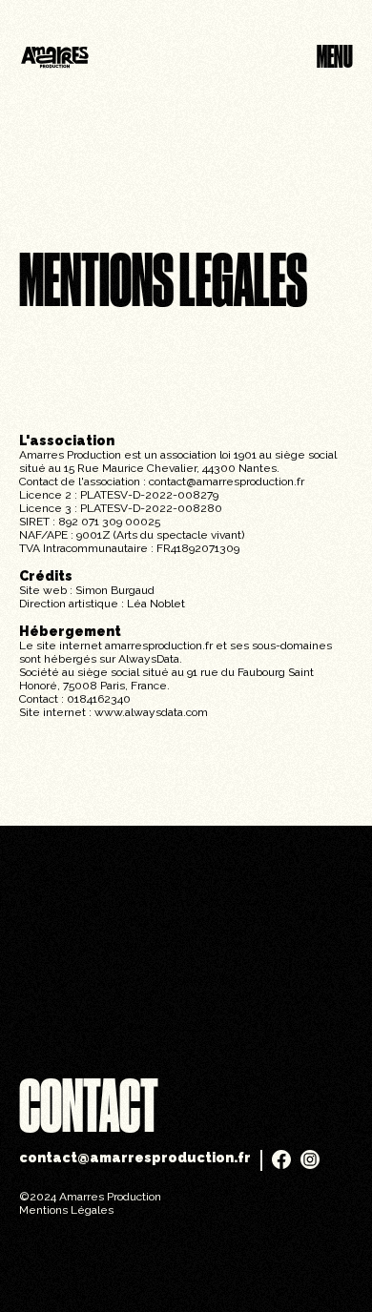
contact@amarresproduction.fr (226, 481)
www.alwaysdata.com (151, 712)
